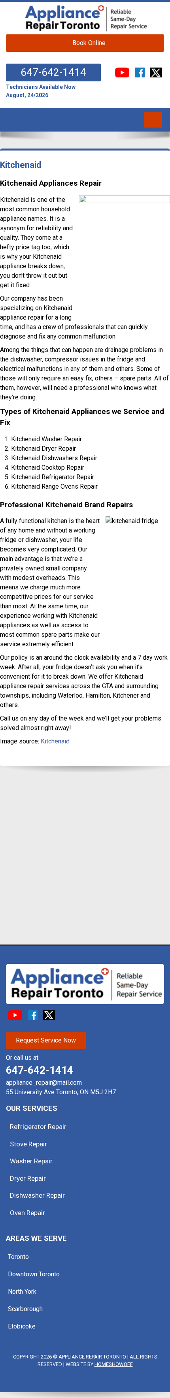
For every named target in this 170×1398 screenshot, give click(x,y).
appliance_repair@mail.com (44, 1082)
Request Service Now (46, 1040)
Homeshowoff (113, 1364)
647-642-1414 (53, 72)
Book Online (89, 43)
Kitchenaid (55, 741)
